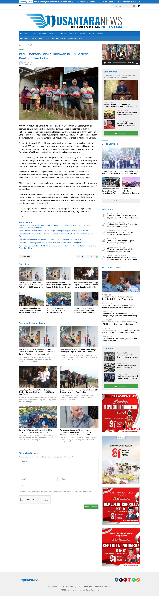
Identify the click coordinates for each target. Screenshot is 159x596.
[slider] (119, 62)
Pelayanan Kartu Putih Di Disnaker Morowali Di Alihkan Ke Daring (120, 233)
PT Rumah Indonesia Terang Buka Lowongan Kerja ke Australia (120, 250)
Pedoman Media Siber (102, 587)
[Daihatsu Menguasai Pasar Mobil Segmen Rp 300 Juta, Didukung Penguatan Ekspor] (109, 367)
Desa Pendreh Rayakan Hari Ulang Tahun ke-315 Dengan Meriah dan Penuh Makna (51, 239)
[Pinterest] (125, 580)
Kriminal (82, 34)
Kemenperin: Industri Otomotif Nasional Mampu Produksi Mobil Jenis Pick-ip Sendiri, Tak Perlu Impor (127, 356)
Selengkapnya (120, 133)
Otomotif (42, 34)
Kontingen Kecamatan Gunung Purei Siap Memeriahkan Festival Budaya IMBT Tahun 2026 (110, 191)
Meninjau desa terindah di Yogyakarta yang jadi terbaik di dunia (122, 225)
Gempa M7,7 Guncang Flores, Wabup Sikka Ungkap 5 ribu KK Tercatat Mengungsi (50, 243)
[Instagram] (129, 580)
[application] (121, 54)
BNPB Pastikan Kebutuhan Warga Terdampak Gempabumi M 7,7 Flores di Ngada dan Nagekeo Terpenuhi (127, 113)
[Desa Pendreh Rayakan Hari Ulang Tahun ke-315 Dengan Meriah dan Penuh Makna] (31, 299)
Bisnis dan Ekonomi (27, 34)
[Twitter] (121, 580)
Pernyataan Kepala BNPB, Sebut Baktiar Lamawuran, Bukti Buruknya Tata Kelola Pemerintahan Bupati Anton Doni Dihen (58, 247)
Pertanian (52, 34)
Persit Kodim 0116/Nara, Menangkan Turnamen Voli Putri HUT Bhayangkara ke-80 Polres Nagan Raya (131, 191)
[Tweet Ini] (83, 256)
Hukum (91, 34)
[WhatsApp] (134, 580)
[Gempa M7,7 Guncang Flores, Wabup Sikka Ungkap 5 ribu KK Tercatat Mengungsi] (58, 299)
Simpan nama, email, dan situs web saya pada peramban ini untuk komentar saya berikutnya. (56, 492)
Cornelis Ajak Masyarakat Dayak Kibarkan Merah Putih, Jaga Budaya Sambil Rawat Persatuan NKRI (127, 124)
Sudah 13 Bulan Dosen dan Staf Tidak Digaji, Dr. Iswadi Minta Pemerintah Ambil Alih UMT (123, 217)
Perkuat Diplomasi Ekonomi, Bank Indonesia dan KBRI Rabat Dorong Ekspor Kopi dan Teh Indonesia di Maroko (121, 331)
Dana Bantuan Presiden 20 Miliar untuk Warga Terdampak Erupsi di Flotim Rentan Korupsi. (54, 231)
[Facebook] (116, 580)
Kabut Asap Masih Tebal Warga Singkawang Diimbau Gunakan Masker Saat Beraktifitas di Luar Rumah (56, 235)
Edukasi (63, 34)
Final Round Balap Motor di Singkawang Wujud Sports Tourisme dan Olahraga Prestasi (127, 377)
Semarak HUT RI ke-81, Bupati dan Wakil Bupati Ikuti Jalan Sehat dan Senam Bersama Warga (120, 172)
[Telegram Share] (92, 256)
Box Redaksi (53, 587)
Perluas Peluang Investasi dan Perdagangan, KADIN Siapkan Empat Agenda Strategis (119, 323)
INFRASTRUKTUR (38, 39)
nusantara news (29, 62)
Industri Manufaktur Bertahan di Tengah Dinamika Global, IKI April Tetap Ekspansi (118, 298)
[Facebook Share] (78, 256)
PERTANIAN (24, 39)
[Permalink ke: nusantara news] (21, 63)
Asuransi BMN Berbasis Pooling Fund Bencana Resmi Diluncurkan (119, 340)
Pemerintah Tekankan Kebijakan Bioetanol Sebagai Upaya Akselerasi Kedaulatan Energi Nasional (119, 315)
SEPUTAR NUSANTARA (56, 39)
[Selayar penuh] (137, 63)
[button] (134, 6)
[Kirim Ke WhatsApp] (96, 256)
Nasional (72, 34)
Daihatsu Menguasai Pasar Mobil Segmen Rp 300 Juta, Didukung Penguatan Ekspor (127, 366)
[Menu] (20, 6)
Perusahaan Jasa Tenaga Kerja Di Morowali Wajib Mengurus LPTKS (120, 242)
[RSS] (138, 580)
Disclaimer (88, 587)
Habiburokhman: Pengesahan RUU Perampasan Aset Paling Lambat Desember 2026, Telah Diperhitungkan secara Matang (121, 105)
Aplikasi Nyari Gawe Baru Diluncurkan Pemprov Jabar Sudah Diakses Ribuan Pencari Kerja (122, 258)
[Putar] (105, 63)
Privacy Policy (75, 587)
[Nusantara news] (79, 21)
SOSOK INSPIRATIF (75, 39)
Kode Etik (64, 587)
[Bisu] (133, 63)
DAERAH (22, 50)
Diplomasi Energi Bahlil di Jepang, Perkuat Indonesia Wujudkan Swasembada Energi (118, 306)
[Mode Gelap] (139, 6)
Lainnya (100, 34)
